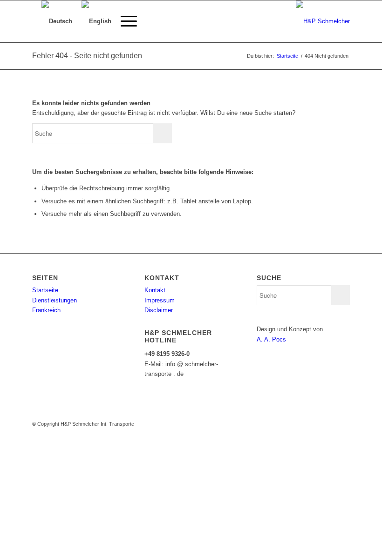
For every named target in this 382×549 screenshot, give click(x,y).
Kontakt (154, 290)
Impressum (159, 300)
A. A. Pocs (271, 339)
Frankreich (46, 310)
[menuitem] (124, 21)
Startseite (45, 290)
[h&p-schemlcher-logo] (323, 21)
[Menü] (124, 21)
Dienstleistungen (54, 300)
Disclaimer (158, 310)
